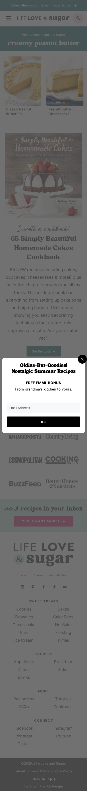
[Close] (82, 359)
